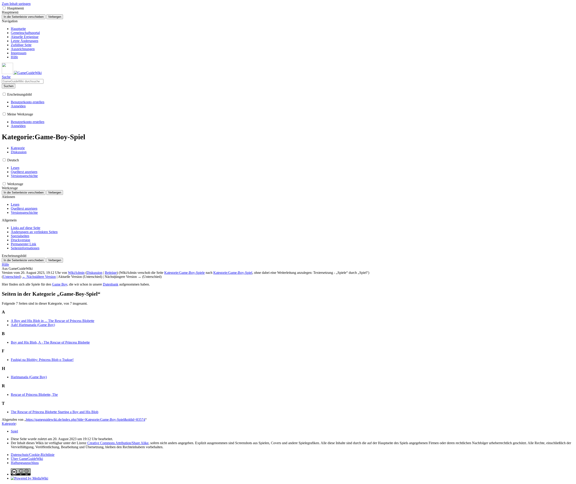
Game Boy (59, 284)
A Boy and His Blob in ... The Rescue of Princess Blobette (52, 321)
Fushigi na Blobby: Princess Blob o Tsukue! (42, 360)
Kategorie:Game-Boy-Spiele (184, 273)
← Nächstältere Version (39, 277)
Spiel (14, 431)
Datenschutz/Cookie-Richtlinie (32, 455)
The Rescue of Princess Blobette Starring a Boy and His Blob (54, 412)
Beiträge (111, 273)
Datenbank (110, 284)
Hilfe (5, 264)
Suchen (9, 86)
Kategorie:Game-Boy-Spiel (232, 273)
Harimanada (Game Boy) (29, 377)
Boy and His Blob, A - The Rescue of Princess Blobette (50, 342)
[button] (4, 8)
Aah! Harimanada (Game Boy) (33, 325)
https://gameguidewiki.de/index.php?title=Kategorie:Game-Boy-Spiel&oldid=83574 (85, 419)
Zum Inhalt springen (16, 4)
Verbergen (54, 16)
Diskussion (94, 273)
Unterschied (11, 277)
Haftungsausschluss (25, 463)
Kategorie (9, 423)
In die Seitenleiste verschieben (24, 16)
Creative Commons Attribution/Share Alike (117, 443)
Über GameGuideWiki (27, 459)
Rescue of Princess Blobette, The (34, 394)
